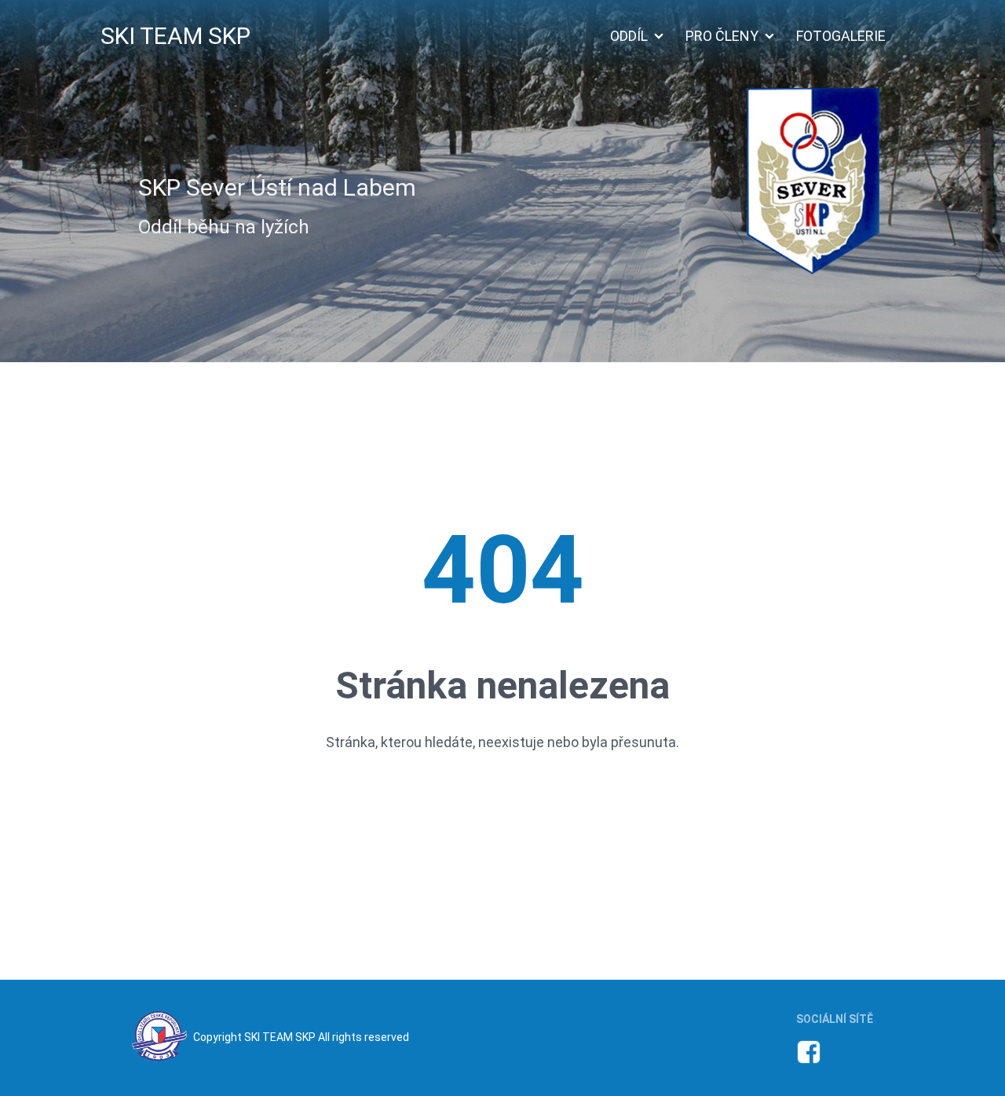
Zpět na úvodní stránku (503, 803)
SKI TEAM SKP (175, 35)
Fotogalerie (841, 35)
